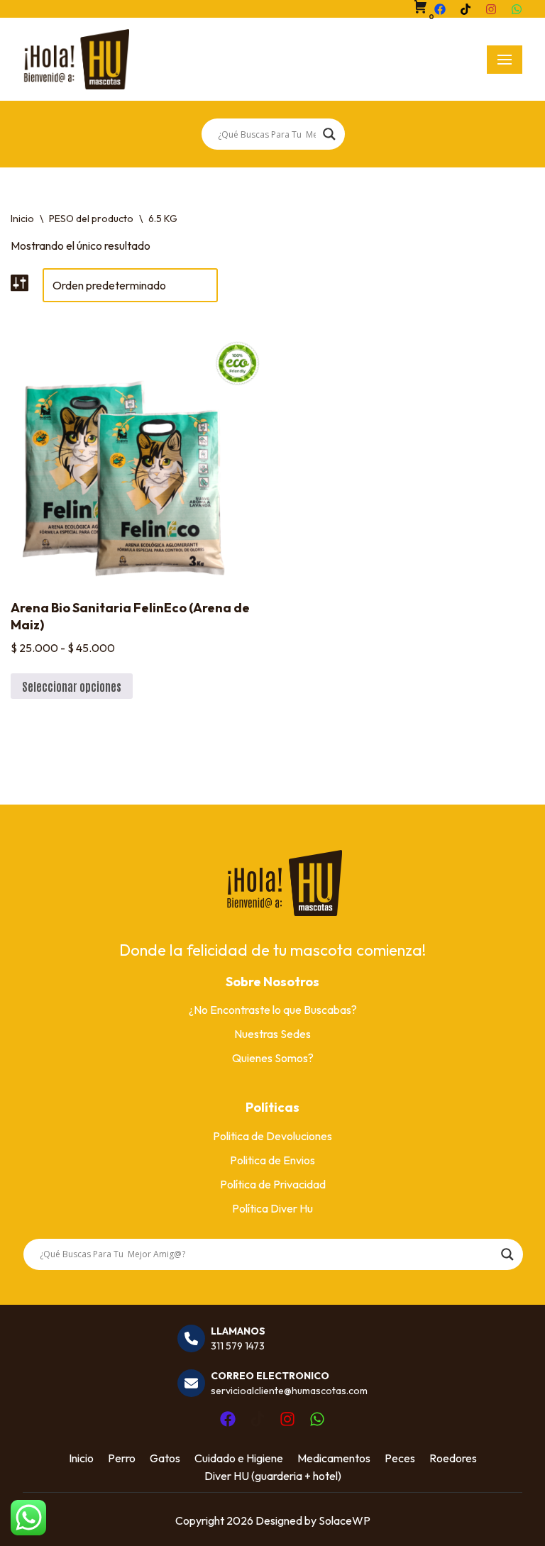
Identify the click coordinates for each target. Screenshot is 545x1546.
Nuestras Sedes (272, 1034)
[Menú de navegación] (504, 59)
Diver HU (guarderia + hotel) (272, 1476)
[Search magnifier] (329, 134)
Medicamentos (333, 1458)
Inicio (22, 218)
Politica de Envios (272, 1160)
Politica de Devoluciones (272, 1136)
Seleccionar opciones (71, 686)
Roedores (453, 1458)
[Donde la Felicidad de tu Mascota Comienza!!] (76, 59)
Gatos (165, 1458)
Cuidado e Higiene (238, 1458)
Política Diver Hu (272, 1208)
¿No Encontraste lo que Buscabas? (273, 1010)
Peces (400, 1458)
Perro (122, 1458)
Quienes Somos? (273, 1058)
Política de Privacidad (273, 1184)
